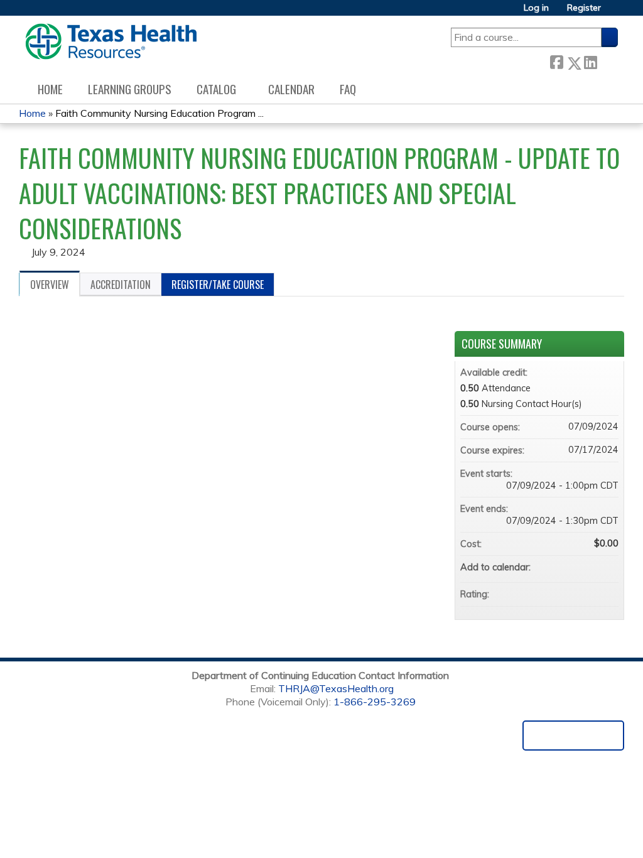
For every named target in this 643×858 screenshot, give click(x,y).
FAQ (348, 89)
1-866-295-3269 (374, 701)
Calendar (291, 89)
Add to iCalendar (592, 566)
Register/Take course (217, 284)
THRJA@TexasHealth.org (336, 688)
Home (50, 89)
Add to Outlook (608, 567)
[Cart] (614, 12)
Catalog (216, 89)
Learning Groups (129, 89)
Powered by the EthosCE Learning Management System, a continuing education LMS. (573, 735)
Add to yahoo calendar (576, 567)
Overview (49, 284)
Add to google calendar (559, 567)
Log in (536, 8)
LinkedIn (590, 60)
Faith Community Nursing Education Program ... (159, 113)
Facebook (556, 60)
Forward (607, 60)
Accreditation (120, 284)
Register (584, 8)
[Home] (111, 41)
